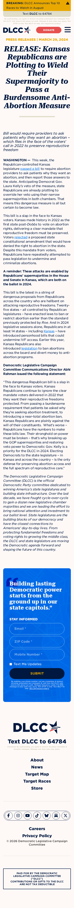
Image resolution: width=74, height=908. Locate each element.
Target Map (37, 774)
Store (37, 788)
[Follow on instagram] (18, 816)
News (37, 767)
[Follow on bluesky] (47, 816)
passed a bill (30, 169)
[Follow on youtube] (28, 816)
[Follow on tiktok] (37, 816)
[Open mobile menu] (68, 30)
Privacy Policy (37, 835)
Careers (37, 828)
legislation (29, 348)
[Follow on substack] (56, 816)
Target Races (37, 781)
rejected (20, 237)
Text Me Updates (27, 664)
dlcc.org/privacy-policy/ (39, 688)
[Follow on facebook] (9, 816)
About (37, 760)
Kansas (49, 331)
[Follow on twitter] (65, 816)
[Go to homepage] (37, 727)
